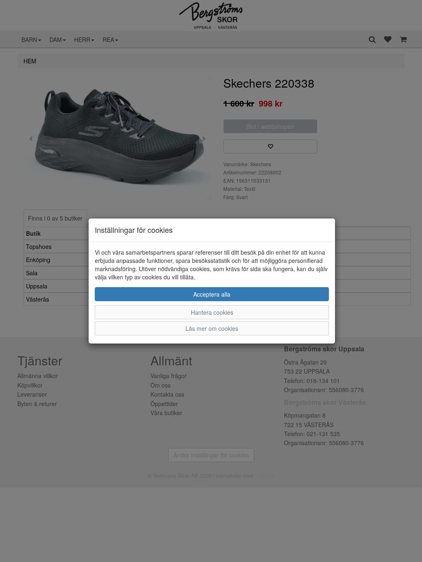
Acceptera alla (211, 294)
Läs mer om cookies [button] (211, 328)
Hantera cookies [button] (212, 312)
